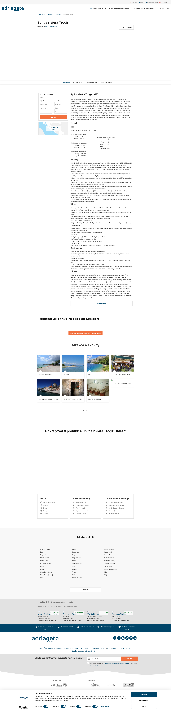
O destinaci (66, 82)
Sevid (74, 561)
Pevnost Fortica (81, 514)
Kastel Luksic (44, 558)
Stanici (74, 569)
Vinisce (74, 575)
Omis (42, 578)
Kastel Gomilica (109, 549)
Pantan (45, 505)
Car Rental (151, 8)
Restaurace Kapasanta (116, 502)
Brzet (45, 508)
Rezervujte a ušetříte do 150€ (45, 628)
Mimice (42, 569)
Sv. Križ (45, 514)
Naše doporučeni (106, 82)
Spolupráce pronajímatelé (82, 651)
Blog (95, 651)
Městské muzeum (81, 502)
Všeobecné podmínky (71, 648)
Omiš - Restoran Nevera (116, 508)
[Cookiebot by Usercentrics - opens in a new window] (23, 707)
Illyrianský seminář (82, 511)
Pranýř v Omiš (80, 508)
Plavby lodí (139, 8)
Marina (42, 566)
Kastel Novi (108, 552)
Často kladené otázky (52, 648)
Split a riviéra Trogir (51, 26)
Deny (144, 706)
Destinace (163, 8)
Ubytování (97, 8)
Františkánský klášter (82, 505)
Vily (107, 8)
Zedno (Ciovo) (108, 566)
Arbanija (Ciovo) (45, 549)
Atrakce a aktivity (92, 82)
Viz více (85, 411)
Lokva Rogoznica (45, 563)
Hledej (53, 117)
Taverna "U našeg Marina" (116, 505)
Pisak (74, 549)
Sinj (105, 575)
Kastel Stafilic (108, 555)
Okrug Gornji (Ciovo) (46, 575)
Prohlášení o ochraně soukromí (93, 648)
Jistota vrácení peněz (87, 627)
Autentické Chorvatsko (121, 8)
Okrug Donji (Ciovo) (46, 572)
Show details (105, 706)
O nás (40, 648)
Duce (41, 552)
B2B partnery (126, 648)
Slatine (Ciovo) (76, 563)
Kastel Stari (44, 561)
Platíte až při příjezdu (107, 627)
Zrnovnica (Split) (109, 563)
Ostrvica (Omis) (109, 558)
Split (73, 566)
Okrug (45, 511)
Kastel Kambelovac (110, 569)
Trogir (74, 572)
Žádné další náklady (67, 627)
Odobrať (129, 659)
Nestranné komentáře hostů (128, 628)
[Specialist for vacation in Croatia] (45, 639)
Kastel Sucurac (77, 578)
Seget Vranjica (76, 558)
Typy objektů (77, 82)
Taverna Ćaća (113, 511)
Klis (105, 572)
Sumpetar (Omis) (109, 561)
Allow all (144, 694)
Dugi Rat (43, 555)
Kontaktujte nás (113, 648)
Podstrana (75, 552)
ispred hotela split (49, 502)
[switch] (63, 706)
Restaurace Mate (114, 514)
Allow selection (144, 700)
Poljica (74, 555)
